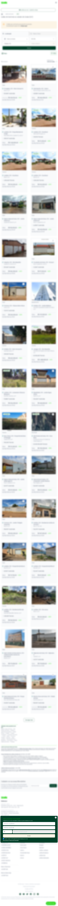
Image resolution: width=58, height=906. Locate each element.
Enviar (29, 836)
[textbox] (34, 831)
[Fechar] (56, 817)
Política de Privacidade (14, 840)
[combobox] (34, 831)
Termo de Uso (6, 840)
